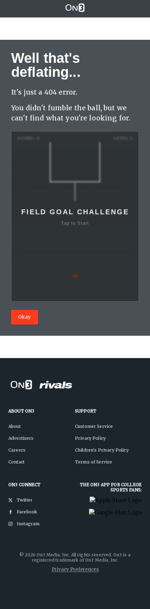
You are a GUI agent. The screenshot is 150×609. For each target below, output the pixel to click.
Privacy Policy (90, 438)
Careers (16, 450)
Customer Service (94, 426)
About (14, 426)
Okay (24, 317)
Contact (16, 462)
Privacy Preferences (75, 569)
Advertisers (21, 438)
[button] (75, 216)
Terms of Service (93, 462)
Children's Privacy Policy (102, 450)
